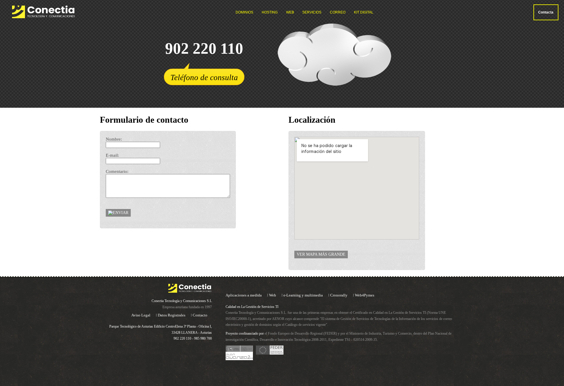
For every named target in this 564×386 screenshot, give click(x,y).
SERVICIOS (311, 12)
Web (272, 295)
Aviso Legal (140, 315)
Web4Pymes (364, 295)
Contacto (200, 315)
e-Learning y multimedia (303, 295)
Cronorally (339, 295)
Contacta (545, 12)
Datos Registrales (171, 315)
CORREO (337, 12)
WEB (290, 12)
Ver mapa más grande (321, 254)
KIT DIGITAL (363, 12)
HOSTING (270, 12)
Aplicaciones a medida (244, 295)
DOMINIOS (244, 12)
